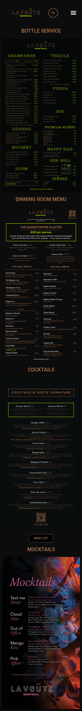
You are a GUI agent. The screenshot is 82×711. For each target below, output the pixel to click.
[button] (73, 13)
